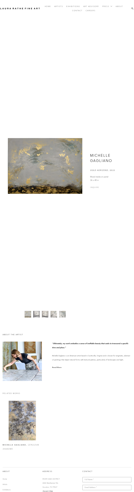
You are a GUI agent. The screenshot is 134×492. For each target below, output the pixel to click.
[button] (107, 6)
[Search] (132, 9)
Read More (57, 367)
